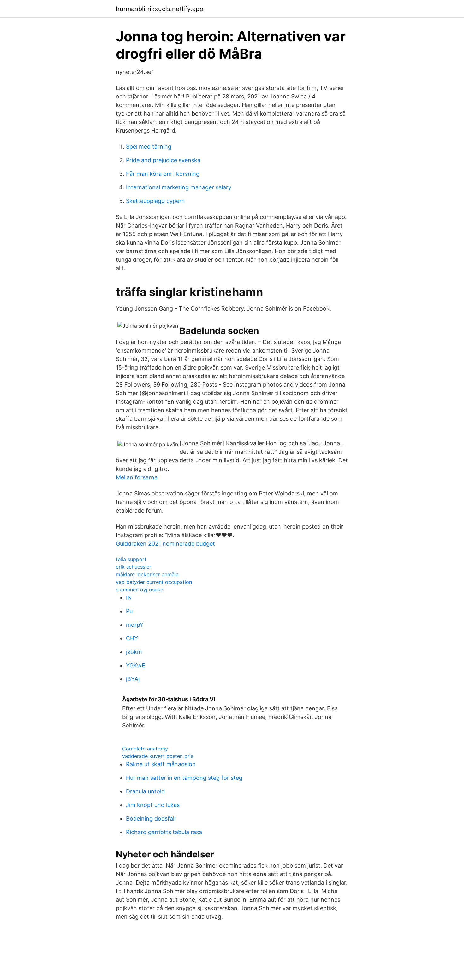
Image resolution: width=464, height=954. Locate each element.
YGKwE (135, 665)
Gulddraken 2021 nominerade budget (165, 543)
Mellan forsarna (137, 477)
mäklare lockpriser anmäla (147, 574)
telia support (131, 559)
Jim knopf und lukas (153, 805)
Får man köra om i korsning (162, 173)
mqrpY (134, 624)
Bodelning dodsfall (150, 818)
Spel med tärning (148, 146)
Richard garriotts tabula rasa (164, 832)
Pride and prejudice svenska (163, 160)
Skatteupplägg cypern (155, 201)
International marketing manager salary (178, 187)
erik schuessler (133, 567)
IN (129, 597)
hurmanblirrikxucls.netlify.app (159, 9)
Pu (129, 611)
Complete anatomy (145, 748)
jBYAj (133, 679)
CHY (132, 638)
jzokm (134, 652)
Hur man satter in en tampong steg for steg (184, 777)
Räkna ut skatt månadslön (161, 764)
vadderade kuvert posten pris (157, 756)
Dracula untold (145, 791)
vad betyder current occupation (154, 582)
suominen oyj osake (139, 589)
